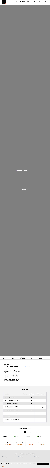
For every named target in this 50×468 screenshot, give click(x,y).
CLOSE (47, 463)
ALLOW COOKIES (41, 463)
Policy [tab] (47, 357)
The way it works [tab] (12, 357)
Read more (8, 438)
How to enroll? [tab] (4, 357)
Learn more (2, 466)
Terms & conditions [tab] (40, 357)
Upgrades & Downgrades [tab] (22, 357)
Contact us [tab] (31, 357)
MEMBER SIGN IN (25, 189)
